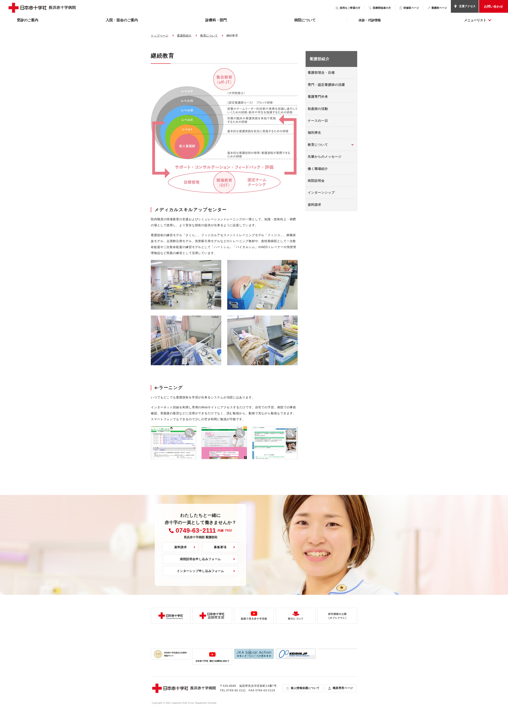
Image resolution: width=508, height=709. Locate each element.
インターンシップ (321, 192)
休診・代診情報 (370, 20)
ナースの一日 (318, 120)
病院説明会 (316, 180)
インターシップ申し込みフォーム (200, 571)
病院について (305, 20)
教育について (209, 35)
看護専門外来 (318, 96)
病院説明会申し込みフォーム (200, 559)
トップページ (159, 35)
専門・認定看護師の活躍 (326, 84)
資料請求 (314, 204)
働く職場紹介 (318, 168)
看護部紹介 (184, 35)
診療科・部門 (216, 20)
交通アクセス (467, 6)
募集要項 (220, 547)
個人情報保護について (305, 688)
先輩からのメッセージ (325, 156)
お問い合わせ (493, 6)
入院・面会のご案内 (122, 20)
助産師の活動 (318, 108)
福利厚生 (314, 132)
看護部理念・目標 (321, 72)
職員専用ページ (343, 688)
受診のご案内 (27, 20)
